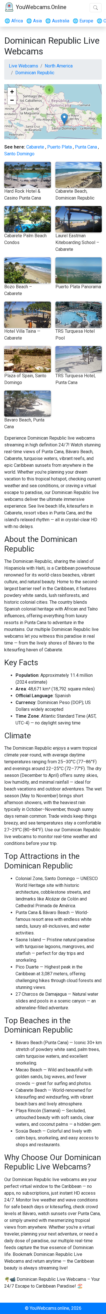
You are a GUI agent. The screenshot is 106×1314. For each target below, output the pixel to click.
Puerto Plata (59, 147)
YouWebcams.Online (41, 7)
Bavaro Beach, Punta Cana (24, 423)
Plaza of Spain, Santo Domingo (25, 379)
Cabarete (35, 147)
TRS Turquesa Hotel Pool (75, 334)
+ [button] (12, 91)
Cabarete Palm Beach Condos (25, 239)
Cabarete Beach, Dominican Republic (74, 194)
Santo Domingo (19, 153)
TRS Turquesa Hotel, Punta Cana (75, 379)
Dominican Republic (34, 72)
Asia (34, 21)
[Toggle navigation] (95, 7)
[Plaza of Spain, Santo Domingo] (64, 119)
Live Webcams (23, 66)
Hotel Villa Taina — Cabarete (22, 334)
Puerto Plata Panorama (78, 286)
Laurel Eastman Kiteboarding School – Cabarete (77, 242)
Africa (14, 21)
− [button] (12, 100)
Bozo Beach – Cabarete (18, 290)
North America (59, 66)
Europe (83, 21)
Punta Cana (86, 147)
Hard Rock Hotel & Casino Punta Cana (22, 194)
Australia (57, 21)
